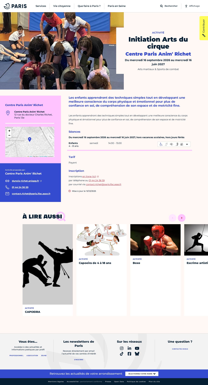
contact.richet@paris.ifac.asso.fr (103, 184)
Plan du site (154, 382)
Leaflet (30, 156)
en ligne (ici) (89, 176)
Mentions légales (56, 382)
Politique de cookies (136, 382)
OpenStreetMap (43, 156)
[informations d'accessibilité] (174, 144)
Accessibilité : (84, 382)
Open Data (119, 382)
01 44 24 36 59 (97, 180)
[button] (29, 139)
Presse (108, 382)
